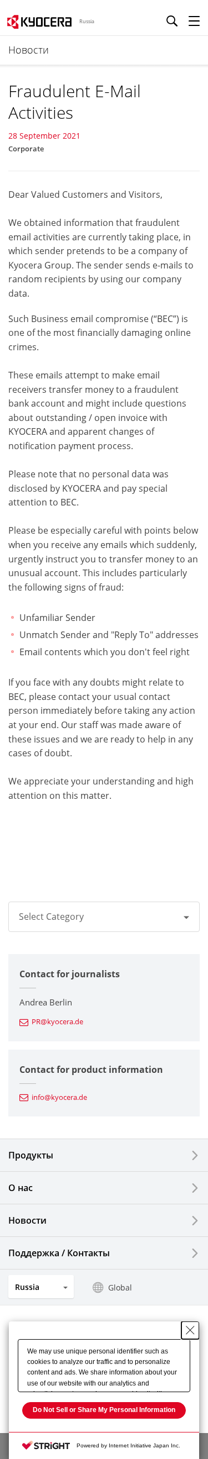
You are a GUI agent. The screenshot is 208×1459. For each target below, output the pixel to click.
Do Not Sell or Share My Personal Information (104, 1410)
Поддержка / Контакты (59, 1253)
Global (120, 1287)
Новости (27, 1220)
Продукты (30, 1155)
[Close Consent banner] (190, 1330)
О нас (20, 1188)
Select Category (51, 916)
